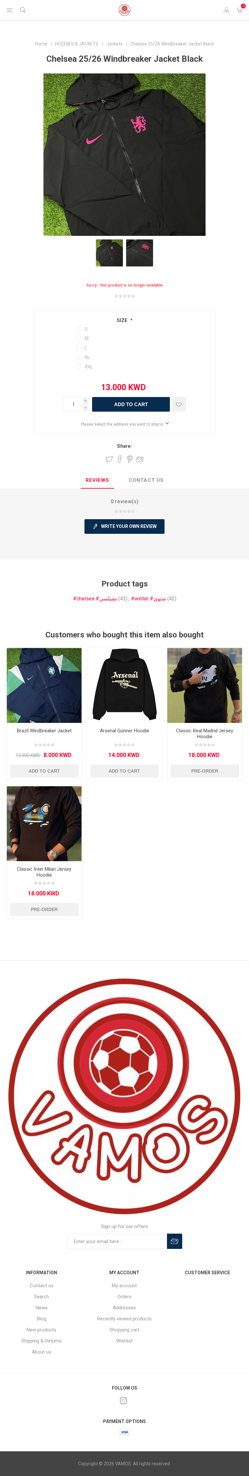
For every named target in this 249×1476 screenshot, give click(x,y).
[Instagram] (123, 1400)
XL (87, 357)
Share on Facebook (119, 459)
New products (41, 1330)
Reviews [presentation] (97, 480)
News (42, 1308)
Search (41, 1297)
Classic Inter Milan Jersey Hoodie (44, 872)
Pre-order (204, 771)
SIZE (123, 320)
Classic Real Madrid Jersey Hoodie (204, 733)
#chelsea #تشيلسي (95, 599)
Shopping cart (124, 1330)
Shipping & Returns (41, 1341)
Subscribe (174, 1241)
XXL (89, 367)
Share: (124, 446)
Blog (41, 1319)
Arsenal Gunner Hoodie (124, 731)
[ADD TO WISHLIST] (179, 404)
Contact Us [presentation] (146, 480)
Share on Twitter (109, 459)
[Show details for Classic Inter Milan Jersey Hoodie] (44, 823)
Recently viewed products (124, 1319)
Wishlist (124, 1341)
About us (41, 1352)
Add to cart (131, 404)
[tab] (97, 480)
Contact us (41, 1286)
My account (124, 1286)
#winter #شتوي (148, 599)
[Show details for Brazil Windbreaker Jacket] (44, 685)
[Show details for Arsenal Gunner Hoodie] (124, 685)
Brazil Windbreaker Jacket (44, 731)
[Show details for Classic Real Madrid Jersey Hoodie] (204, 685)
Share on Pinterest (129, 459)
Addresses (124, 1308)
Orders (124, 1297)
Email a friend (140, 459)
